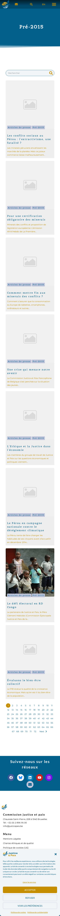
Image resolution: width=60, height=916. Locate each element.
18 (34, 710)
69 (22, 731)
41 (39, 718)
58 (17, 727)
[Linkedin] (30, 777)
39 (30, 718)
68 (17, 731)
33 (52, 714)
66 (52, 727)
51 (34, 723)
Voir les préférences (30, 905)
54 (47, 723)
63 (39, 727)
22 (52, 710)
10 (47, 705)
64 (43, 727)
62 (34, 727)
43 (47, 718)
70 (26, 731)
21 (47, 710)
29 (34, 714)
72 (35, 731)
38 (25, 718)
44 (52, 718)
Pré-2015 (38, 127)
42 (43, 718)
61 (30, 727)
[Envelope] (30, 784)
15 (21, 710)
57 (12, 727)
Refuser (30, 898)
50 (30, 723)
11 (52, 705)
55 (52, 723)
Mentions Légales (12, 838)
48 (21, 723)
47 (17, 723)
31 (43, 714)
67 (13, 731)
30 (39, 714)
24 (12, 714)
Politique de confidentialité (37, 912)
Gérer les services (29, 882)
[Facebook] (11, 777)
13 (13, 710)
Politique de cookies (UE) (16, 847)
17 (30, 710)
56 (8, 727)
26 (21, 714)
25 (17, 714)
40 (34, 718)
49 (25, 723)
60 (25, 727)
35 (12, 718)
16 (26, 710)
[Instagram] (48, 777)
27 (25, 714)
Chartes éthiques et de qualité (18, 843)
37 (21, 718)
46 (12, 723)
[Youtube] (39, 777)
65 (47, 727)
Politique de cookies (18, 912)
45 (8, 723)
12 (8, 710)
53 (43, 723)
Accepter (30, 890)
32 (47, 714)
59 (21, 727)
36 (17, 718)
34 (8, 718)
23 (8, 714)
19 (39, 710)
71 (31, 731)
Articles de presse (19, 127)
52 (39, 723)
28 (30, 714)
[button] (55, 854)
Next (41, 731)
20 (43, 710)
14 (17, 710)
